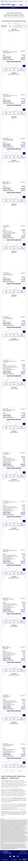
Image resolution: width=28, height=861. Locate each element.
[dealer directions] (2, 852)
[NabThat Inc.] (25, 853)
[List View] (13, 26)
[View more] (26, 1)
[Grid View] (10, 26)
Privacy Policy (23, 851)
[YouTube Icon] (14, 856)
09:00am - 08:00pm (12, 1)
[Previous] (5, 771)
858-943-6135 (21, 1)
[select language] (23, 4)
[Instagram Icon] (18, 856)
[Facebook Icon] (10, 856)
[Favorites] (18, 5)
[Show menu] (26, 5)
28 (20, 771)
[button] (16, 5)
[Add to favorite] (24, 29)
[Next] (22, 771)
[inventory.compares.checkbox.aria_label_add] (3, 29)
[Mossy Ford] (5, 5)
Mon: (7, 1)
